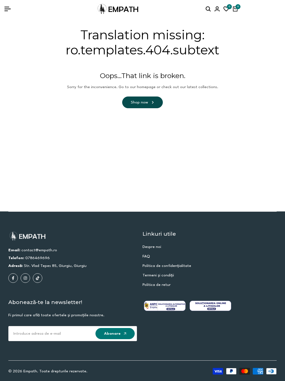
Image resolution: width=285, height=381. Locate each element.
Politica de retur (156, 285)
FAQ (146, 256)
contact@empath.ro (39, 250)
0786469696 (37, 258)
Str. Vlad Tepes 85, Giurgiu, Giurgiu (55, 266)
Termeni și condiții (158, 275)
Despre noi (151, 247)
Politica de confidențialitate (166, 266)
